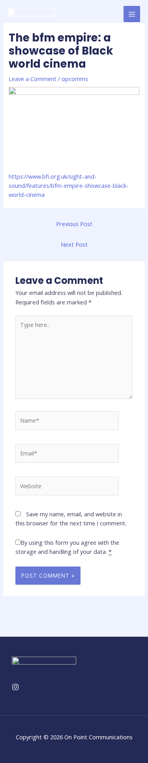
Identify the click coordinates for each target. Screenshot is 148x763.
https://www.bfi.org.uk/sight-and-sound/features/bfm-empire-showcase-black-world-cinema (69, 185)
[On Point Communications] (31, 13)
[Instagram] (15, 687)
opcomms (75, 79)
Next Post (74, 244)
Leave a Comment (32, 79)
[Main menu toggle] (132, 14)
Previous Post (74, 224)
